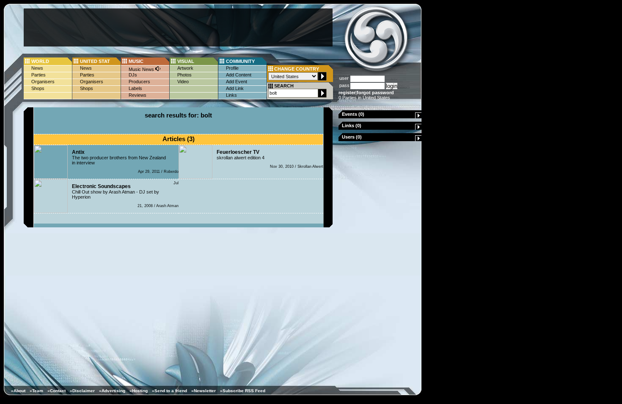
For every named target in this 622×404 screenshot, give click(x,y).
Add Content (238, 74)
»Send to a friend (169, 390)
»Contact (56, 390)
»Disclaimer (82, 390)
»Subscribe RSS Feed (242, 390)
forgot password (375, 92)
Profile (232, 68)
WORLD (40, 61)
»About (18, 390)
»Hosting (138, 390)
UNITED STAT (95, 61)
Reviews (137, 95)
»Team (36, 390)
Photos (184, 74)
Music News (142, 69)
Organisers (43, 81)
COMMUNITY (240, 61)
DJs (133, 74)
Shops (37, 88)
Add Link (235, 88)
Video (183, 81)
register (347, 92)
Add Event (236, 81)
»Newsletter (203, 390)
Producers (139, 81)
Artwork (185, 68)
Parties (38, 74)
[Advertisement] (178, 27)
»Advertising (112, 390)
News (37, 68)
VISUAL (185, 61)
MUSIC (136, 61)
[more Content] (418, 116)
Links (231, 95)
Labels (135, 88)
